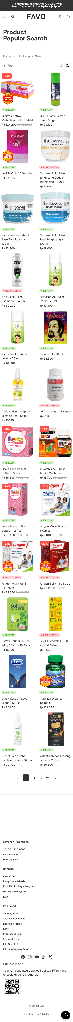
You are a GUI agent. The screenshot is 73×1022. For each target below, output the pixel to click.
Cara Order (9, 876)
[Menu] (4, 16)
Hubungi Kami (10, 859)
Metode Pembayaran (14, 891)
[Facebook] (22, 957)
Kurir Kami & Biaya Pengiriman (20, 886)
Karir (6, 928)
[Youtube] (36, 957)
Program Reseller (12, 933)
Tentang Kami (10, 913)
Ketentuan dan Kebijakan (36, 1014)
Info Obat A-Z (10, 944)
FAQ (5, 896)
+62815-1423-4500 (14, 849)
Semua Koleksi (11, 939)
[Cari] (13, 16)
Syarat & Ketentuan (14, 918)
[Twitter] (50, 957)
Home (7, 56)
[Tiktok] (43, 957)
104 (47, 777)
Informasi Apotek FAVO (16, 949)
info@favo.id (10, 854)
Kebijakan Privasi (12, 923)
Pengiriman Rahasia (14, 881)
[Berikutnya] (56, 777)
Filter (10, 65)
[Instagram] (29, 957)
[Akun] (59, 16)
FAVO (41, 1005)
